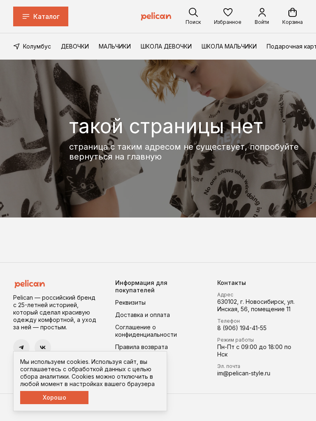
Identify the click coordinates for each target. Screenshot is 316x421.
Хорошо (54, 397)
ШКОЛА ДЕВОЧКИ (166, 46)
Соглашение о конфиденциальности (146, 331)
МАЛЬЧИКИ (115, 46)
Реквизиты (130, 302)
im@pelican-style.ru (243, 373)
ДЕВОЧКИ (75, 46)
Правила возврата (141, 346)
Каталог (46, 16)
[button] (228, 16)
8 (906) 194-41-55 (242, 327)
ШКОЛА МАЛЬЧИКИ (229, 46)
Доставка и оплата (142, 314)
